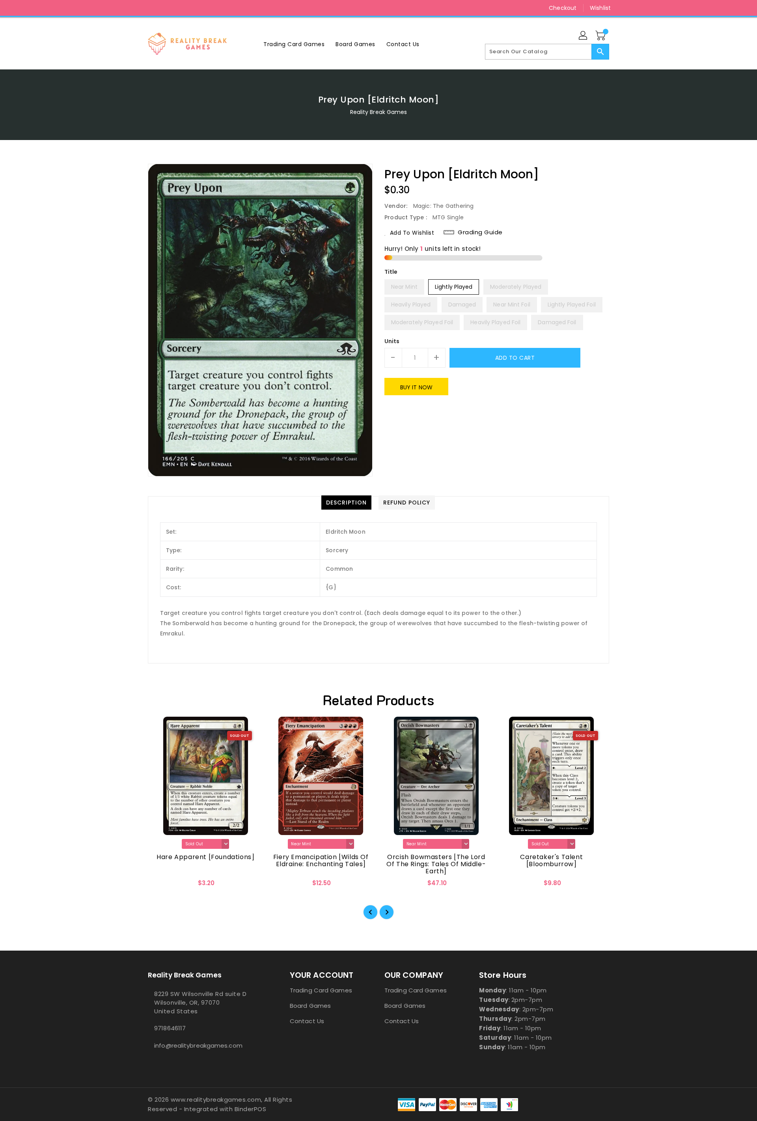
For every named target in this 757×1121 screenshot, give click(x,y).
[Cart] (601, 36)
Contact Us (307, 1021)
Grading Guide (480, 232)
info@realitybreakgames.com (198, 1045)
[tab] (346, 502)
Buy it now (416, 387)
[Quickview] (160, 885)
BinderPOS (251, 1109)
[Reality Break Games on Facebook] (137, 8)
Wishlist (600, 8)
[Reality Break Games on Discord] (167, 8)
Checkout (562, 8)
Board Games (310, 1005)
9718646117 (170, 1028)
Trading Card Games (321, 990)
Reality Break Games (378, 112)
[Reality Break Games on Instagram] (152, 8)
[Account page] (583, 36)
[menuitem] (294, 44)
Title (391, 272)
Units (392, 341)
